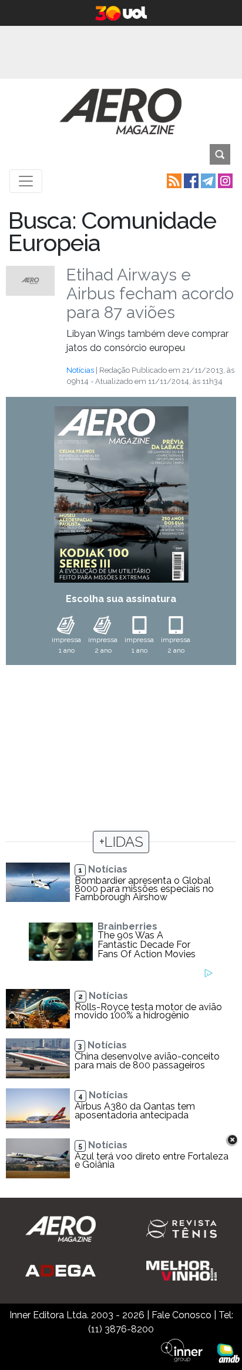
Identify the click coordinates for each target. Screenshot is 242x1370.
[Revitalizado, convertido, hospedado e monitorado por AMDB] (228, 1352)
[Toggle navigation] (25, 181)
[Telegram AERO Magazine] (207, 180)
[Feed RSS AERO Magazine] (173, 180)
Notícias (80, 370)
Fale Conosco (181, 1315)
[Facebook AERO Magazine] (190, 180)
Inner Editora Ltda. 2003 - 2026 (76, 1315)
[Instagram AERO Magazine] (224, 180)
